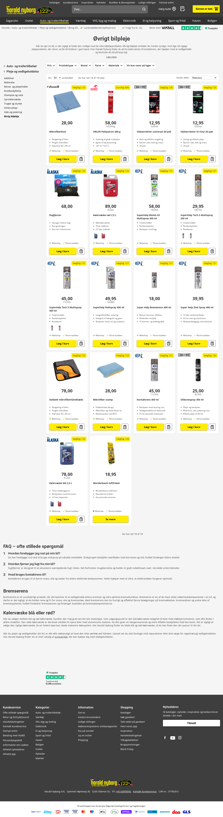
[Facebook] (165, 737)
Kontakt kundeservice (14, 726)
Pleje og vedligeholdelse (53, 27)
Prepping (83, 740)
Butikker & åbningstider (122, 2)
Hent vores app (128, 726)
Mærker (40, 758)
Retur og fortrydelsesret (16, 717)
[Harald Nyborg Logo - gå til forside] (29, 9)
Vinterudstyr (11, 107)
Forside (6, 27)
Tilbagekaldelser (129, 740)
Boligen (212, 20)
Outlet (29, 20)
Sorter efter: (183, 77)
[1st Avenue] (53, 86)
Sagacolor (12, 20)
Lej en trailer (85, 735)
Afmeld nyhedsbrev (13, 749)
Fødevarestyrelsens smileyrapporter (97, 726)
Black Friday (127, 749)
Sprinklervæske (12, 99)
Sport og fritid (176, 20)
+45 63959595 (123, 791)
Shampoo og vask (13, 95)
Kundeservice (70, 2)
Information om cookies (16, 744)
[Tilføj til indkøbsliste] (81, 159)
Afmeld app (9, 754)
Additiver (9, 78)
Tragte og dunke (13, 103)
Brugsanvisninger (130, 744)
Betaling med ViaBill (14, 735)
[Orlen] (94, 87)
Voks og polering (13, 112)
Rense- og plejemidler (16, 86)
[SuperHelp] (139, 171)
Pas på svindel (86, 730)
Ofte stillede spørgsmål (15, 712)
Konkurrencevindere (89, 717)
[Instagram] (180, 737)
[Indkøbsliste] (183, 9)
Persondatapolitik (12, 740)
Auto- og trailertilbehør (54, 20)
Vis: (50, 77)
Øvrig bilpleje (11, 116)
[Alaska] (53, 171)
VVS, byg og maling (104, 20)
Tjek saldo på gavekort (132, 721)
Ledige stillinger (147, 2)
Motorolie (9, 82)
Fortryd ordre (166, 2)
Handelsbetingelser (13, 721)
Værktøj (81, 20)
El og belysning (152, 20)
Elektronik (129, 20)
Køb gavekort (127, 717)
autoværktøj (61, 636)
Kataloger (54, 2)
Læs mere (111, 57)
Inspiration (87, 2)
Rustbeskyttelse (12, 90)
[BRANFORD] (140, 87)
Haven (196, 20)
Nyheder (101, 2)
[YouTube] (172, 737)
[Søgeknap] (144, 9)
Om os (81, 712)
